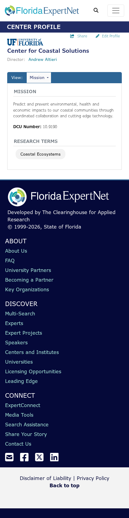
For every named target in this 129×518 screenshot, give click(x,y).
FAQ (10, 260)
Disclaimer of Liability (45, 478)
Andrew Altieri (42, 59)
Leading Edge (21, 381)
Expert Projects (23, 333)
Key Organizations (27, 289)
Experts (14, 323)
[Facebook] (26, 459)
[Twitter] (41, 459)
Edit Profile (111, 36)
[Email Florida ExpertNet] (11, 459)
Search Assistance (27, 424)
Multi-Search (20, 313)
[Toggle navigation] (115, 11)
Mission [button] (37, 77)
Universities (19, 361)
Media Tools (19, 415)
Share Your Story (26, 434)
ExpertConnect (22, 405)
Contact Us (18, 444)
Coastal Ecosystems (40, 154)
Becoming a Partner (29, 279)
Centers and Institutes (32, 352)
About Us (16, 251)
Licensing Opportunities (33, 371)
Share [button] (82, 36)
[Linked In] (56, 459)
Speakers (16, 342)
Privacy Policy (93, 478)
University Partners (28, 270)
